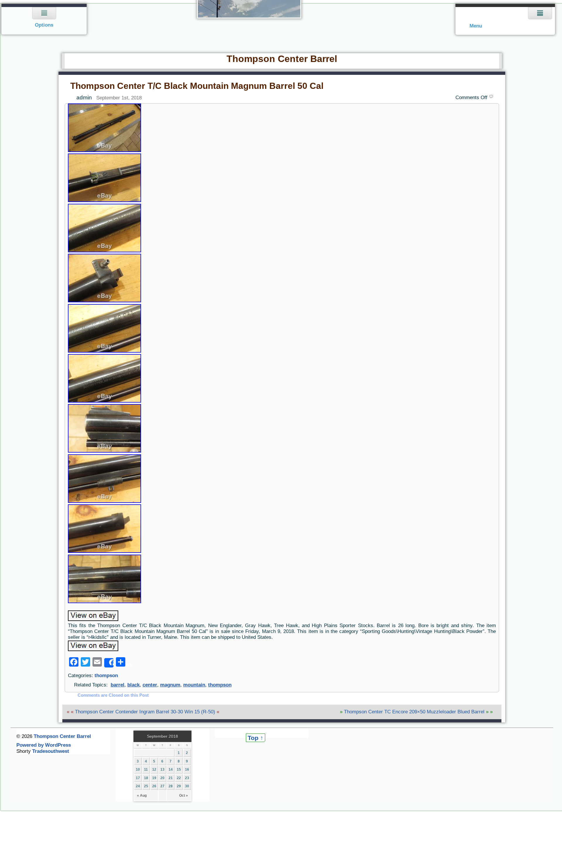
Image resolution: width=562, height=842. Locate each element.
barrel (117, 685)
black (133, 685)
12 (154, 769)
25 (146, 786)
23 (187, 778)
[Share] (109, 662)
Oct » (183, 795)
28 (171, 786)
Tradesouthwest (50, 751)
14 (171, 769)
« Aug (142, 795)
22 (179, 778)
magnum (170, 685)
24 (138, 786)
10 (138, 769)
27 (162, 786)
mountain (194, 685)
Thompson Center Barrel (282, 59)
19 (154, 778)
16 (187, 769)
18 (146, 778)
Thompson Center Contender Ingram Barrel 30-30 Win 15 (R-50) (145, 712)
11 (146, 769)
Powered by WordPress (43, 745)
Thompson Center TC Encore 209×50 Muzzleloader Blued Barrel (414, 712)
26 (154, 786)
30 (187, 786)
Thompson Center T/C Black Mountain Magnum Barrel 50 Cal (196, 86)
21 (171, 778)
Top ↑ (255, 737)
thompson (106, 675)
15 (179, 769)
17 (138, 778)
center (150, 685)
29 (179, 786)
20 (162, 778)
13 (162, 769)
